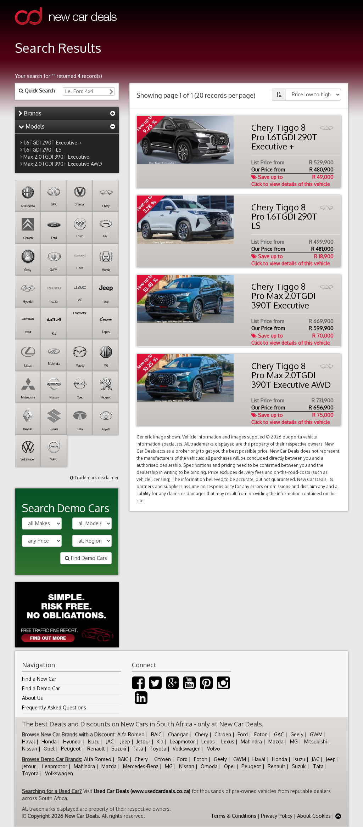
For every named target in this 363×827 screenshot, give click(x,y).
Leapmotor (182, 741)
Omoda (209, 766)
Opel (49, 749)
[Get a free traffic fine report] (66, 615)
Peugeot (71, 749)
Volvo (213, 749)
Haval (28, 741)
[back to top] (338, 816)
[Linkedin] (141, 701)
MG (294, 741)
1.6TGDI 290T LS (42, 150)
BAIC (156, 734)
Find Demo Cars (88, 558)
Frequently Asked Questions (54, 707)
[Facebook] (138, 686)
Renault (96, 749)
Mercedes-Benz (140, 766)
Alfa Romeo (131, 734)
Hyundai (72, 741)
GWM (316, 734)
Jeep (125, 741)
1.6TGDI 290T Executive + (52, 143)
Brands (31, 113)
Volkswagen (187, 749)
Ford (243, 734)
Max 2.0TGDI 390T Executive (56, 157)
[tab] (67, 113)
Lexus (227, 741)
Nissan (29, 749)
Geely (296, 734)
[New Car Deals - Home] (66, 30)
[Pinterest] (206, 686)
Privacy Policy (276, 816)
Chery (201, 734)
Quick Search (39, 90)
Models (34, 126)
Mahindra (251, 741)
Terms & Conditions (233, 816)
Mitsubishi (315, 741)
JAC (110, 741)
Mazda (276, 741)
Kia (160, 741)
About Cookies (314, 816)
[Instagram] (223, 686)
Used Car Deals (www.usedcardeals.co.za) (142, 791)
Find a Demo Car (41, 688)
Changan (178, 734)
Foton (261, 734)
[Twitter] (155, 686)
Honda (49, 741)
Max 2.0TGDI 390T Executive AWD (62, 164)
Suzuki (118, 749)
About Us (32, 698)
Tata (138, 749)
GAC (279, 734)
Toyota (158, 749)
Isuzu (94, 741)
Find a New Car (39, 679)
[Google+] (172, 686)
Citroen (222, 734)
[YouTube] (189, 686)
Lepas (208, 741)
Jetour (143, 741)
